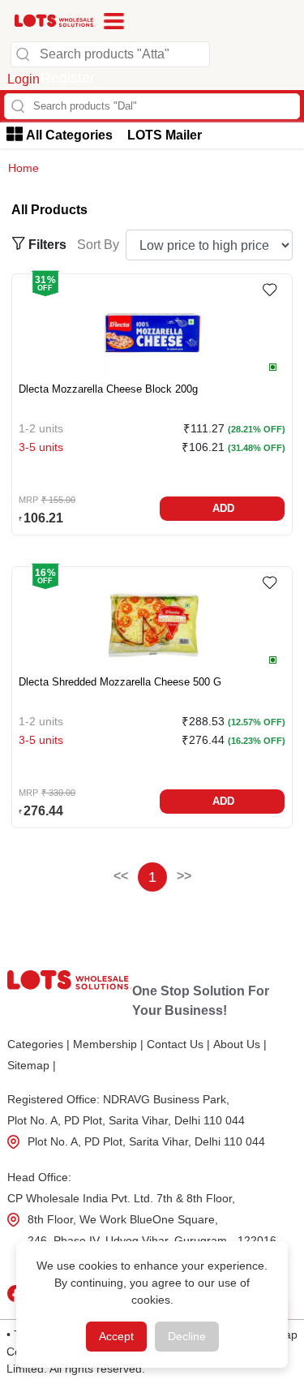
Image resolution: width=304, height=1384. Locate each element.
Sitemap (31, 1065)
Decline (187, 1336)
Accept (116, 1336)
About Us (240, 1044)
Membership (108, 1044)
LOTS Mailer (164, 135)
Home (23, 167)
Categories (38, 1044)
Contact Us (178, 1044)
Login (23, 79)
